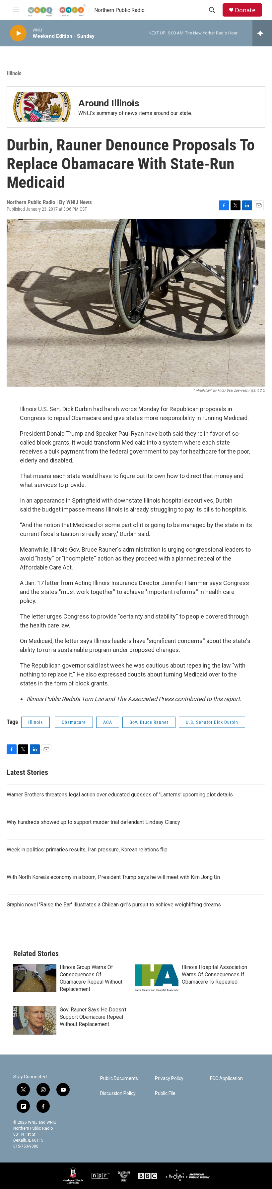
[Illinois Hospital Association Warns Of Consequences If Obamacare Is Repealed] (156, 978)
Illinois (14, 73)
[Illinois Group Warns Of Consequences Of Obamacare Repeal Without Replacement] (34, 978)
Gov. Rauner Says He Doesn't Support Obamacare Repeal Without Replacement (93, 1016)
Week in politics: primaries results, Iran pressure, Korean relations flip (87, 849)
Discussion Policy (118, 1093)
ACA (107, 722)
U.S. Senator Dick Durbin (212, 722)
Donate (245, 10)
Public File (165, 1093)
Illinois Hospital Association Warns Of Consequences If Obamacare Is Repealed (214, 974)
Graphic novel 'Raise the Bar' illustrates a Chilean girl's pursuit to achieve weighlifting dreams (114, 904)
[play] (18, 33)
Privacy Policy (169, 1078)
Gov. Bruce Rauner (149, 722)
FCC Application (226, 1078)
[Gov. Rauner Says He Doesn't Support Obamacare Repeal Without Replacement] (34, 1020)
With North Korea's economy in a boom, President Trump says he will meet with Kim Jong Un (113, 877)
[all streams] (262, 33)
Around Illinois (108, 103)
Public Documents (119, 1078)
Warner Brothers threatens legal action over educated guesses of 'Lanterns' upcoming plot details (120, 794)
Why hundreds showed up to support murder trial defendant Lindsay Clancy (93, 822)
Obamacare (74, 722)
